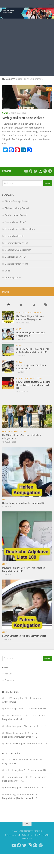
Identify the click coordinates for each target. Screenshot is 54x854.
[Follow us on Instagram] (40, 171)
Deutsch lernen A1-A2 (15, 222)
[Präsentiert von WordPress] (19, 835)
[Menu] (50, 4)
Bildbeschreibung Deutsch (17, 208)
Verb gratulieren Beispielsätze (23, 118)
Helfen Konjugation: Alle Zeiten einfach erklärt (23, 503)
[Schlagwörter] (45, 305)
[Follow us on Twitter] (35, 171)
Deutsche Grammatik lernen (18, 250)
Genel (5, 113)
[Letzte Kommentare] (33, 305)
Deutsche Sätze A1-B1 (15, 256)
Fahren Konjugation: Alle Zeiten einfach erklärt (24, 636)
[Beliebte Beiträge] (21, 305)
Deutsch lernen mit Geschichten (20, 229)
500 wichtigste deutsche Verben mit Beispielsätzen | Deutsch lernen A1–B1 (33, 385)
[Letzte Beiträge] (8, 305)
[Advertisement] (27, 47)
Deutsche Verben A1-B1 (16, 263)
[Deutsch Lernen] (26, 171)
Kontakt (8, 673)
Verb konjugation (13, 277)
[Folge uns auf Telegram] (50, 171)
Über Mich (10, 680)
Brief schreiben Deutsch (16, 215)
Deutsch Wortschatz (14, 236)
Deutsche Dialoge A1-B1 (16, 243)
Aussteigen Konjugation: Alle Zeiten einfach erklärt (28, 743)
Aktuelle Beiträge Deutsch (17, 201)
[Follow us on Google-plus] (45, 171)
